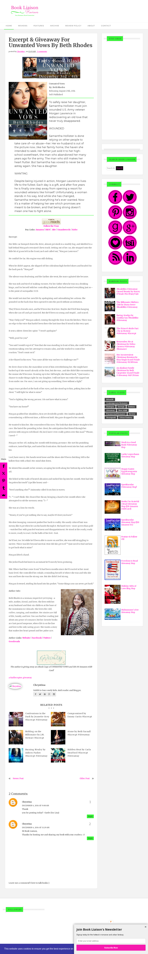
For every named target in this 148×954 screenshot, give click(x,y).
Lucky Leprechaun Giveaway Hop (130, 455)
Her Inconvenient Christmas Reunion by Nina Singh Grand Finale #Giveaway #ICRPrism (128, 358)
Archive (54, 26)
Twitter (47, 638)
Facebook (37, 638)
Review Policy (73, 26)
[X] (3, 473)
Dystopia (110, 407)
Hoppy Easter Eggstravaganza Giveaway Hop (129, 471)
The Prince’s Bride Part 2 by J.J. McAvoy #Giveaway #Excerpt (127, 331)
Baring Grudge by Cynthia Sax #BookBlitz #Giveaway (127, 318)
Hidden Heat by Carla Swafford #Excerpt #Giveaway (79, 752)
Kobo (74, 229)
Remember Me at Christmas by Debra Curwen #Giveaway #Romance (125, 345)
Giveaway (110, 410)
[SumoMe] (3, 495)
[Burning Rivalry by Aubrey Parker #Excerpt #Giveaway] (16, 755)
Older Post (85, 778)
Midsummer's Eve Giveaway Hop (130, 611)
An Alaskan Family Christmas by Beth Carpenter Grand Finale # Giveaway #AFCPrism (127, 372)
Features (39, 26)
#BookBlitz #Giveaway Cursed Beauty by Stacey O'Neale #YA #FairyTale (128, 291)
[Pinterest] (3, 480)
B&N (47, 229)
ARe (54, 229)
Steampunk (111, 417)
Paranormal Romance (115, 414)
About (91, 26)
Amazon (40, 229)
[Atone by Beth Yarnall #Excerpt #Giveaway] (58, 737)
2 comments (42, 51)
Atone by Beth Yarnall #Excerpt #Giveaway (79, 733)
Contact (106, 26)
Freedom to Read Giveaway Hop (129, 562)
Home (9, 26)
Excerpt (121, 407)
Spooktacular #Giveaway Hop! (129, 485)
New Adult (122, 410)
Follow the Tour (51, 226)
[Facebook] (3, 466)
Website (26, 638)
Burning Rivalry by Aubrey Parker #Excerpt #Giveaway (36, 752)
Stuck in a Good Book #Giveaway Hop (129, 445)
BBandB (109, 399)
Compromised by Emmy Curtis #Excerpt (79, 715)
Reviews (22, 26)
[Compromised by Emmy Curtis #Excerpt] (58, 719)
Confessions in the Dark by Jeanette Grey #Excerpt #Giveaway (37, 716)
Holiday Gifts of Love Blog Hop (128, 587)
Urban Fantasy (126, 417)
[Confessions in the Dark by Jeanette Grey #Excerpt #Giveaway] (16, 719)
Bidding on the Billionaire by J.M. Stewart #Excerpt (34, 734)
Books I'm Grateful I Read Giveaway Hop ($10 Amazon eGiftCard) (130, 505)
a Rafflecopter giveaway (20, 677)
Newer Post (18, 778)
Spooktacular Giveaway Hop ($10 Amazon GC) (130, 522)
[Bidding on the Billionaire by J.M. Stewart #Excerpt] (16, 737)
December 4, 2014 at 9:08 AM (35, 805)
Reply (90, 816)
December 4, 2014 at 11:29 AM (35, 827)
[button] (111, 929)
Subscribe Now (111, 947)
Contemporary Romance (116, 403)
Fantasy (131, 407)
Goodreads (14, 641)
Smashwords (64, 229)
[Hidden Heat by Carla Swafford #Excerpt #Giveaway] (58, 755)
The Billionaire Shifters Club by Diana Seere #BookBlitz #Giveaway (127, 304)
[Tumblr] (3, 487)
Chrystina (21, 51)
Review (132, 414)
